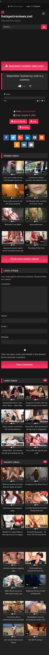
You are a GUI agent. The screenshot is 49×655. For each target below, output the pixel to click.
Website (5, 337)
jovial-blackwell (28, 111)
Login (28, 6)
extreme (25, 127)
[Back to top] (41, 648)
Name (4, 316)
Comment (5, 284)
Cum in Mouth (19, 121)
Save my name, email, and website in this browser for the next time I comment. (23, 355)
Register (37, 6)
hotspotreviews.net (17, 16)
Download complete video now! (26, 66)
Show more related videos (24, 259)
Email (4, 326)
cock (34, 121)
